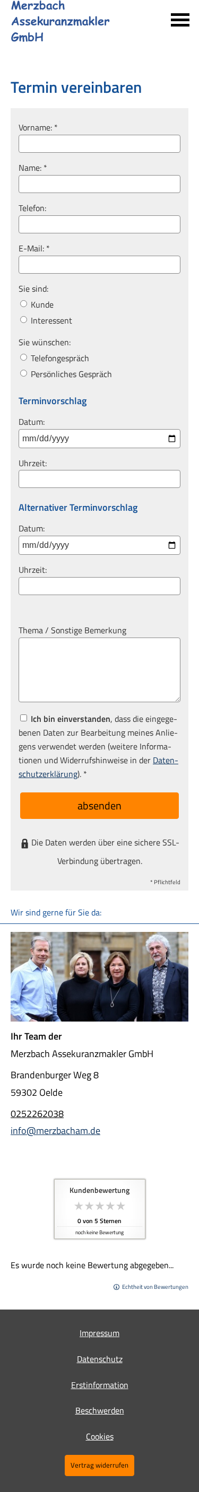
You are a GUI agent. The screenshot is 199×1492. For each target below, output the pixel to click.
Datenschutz (100, 1359)
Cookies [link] (100, 1436)
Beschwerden (99, 1410)
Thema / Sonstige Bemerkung (72, 630)
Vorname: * (38, 127)
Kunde (41, 304)
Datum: (32, 421)
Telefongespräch (59, 358)
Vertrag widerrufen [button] (99, 1465)
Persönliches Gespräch (70, 374)
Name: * (33, 167)
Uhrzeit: (33, 463)
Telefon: (32, 208)
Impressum (99, 1333)
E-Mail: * (34, 248)
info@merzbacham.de (55, 1130)
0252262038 (37, 1113)
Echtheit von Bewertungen (155, 1286)
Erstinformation (99, 1384)
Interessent (50, 320)
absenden (99, 805)
